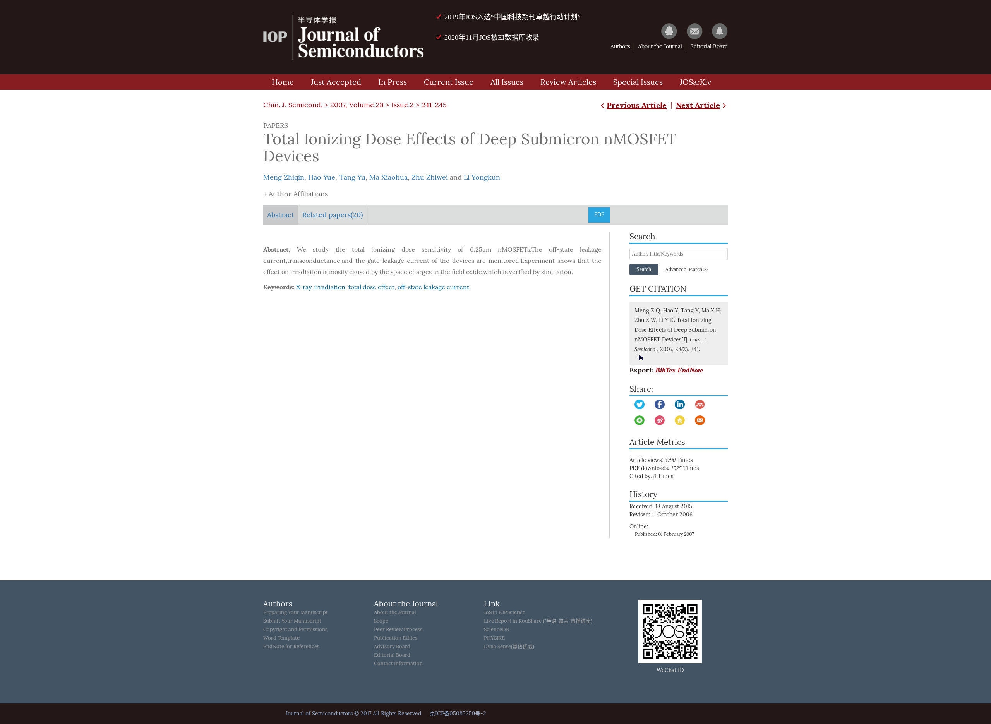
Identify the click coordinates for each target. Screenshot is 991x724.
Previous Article (637, 105)
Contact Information (398, 663)
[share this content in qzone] (680, 420)
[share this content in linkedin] (680, 404)
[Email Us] (691, 31)
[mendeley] (700, 404)
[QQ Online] (665, 31)
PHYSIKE (494, 638)
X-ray (303, 287)
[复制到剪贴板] (639, 357)
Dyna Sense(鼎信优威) (509, 646)
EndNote (690, 370)
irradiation (329, 287)
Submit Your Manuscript (292, 621)
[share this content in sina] (660, 420)
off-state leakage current (433, 287)
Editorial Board (709, 46)
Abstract (280, 215)
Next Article (698, 105)
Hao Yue (321, 177)
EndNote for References (291, 646)
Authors (620, 46)
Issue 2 (402, 105)
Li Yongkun (482, 177)
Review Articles (568, 82)
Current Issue (448, 82)
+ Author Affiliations (295, 194)
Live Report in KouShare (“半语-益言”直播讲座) (538, 621)
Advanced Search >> (686, 269)
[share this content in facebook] (660, 404)
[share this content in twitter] (639, 404)
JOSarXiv (695, 82)
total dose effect (371, 287)
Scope (381, 621)
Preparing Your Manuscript (295, 612)
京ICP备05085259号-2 (458, 713)
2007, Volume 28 (357, 105)
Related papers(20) (332, 215)
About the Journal (660, 46)
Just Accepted (336, 82)
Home (283, 82)
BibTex (665, 370)
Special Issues (638, 82)
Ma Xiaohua (388, 177)
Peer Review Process (398, 629)
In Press (392, 82)
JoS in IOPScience (504, 612)
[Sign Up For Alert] (716, 31)
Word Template (281, 638)
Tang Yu (352, 177)
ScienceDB (496, 629)
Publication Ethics (395, 638)
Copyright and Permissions (295, 629)
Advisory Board (392, 646)
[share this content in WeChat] (639, 420)
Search (643, 269)
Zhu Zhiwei (429, 177)
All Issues (506, 82)
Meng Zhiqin (283, 177)
